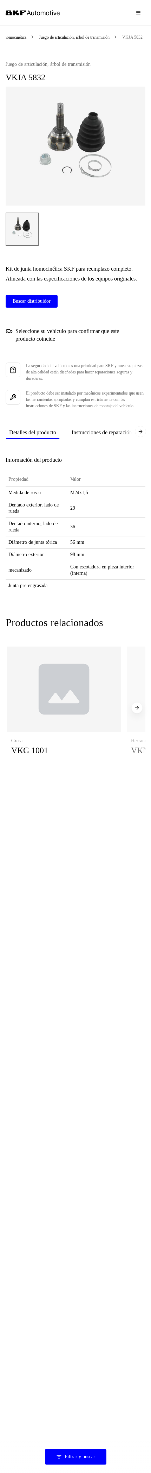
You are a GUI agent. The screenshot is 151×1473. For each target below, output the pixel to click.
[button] (64, 708)
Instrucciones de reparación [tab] (102, 432)
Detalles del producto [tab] (32, 432)
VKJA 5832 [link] (132, 37)
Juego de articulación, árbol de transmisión (74, 37)
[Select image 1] (22, 229)
